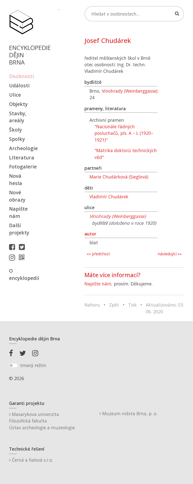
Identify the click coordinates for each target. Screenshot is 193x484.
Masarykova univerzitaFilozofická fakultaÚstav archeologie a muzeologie (42, 421)
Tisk (132, 305)
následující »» (170, 254)
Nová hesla (15, 179)
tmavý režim (33, 365)
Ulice (15, 94)
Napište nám (18, 212)
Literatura (21, 157)
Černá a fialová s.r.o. (32, 460)
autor (90, 234)
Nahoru (92, 305)
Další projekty (19, 229)
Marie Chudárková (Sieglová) (118, 177)
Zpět (114, 305)
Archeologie (21, 148)
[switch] (13, 365)
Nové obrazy (17, 196)
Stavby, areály (17, 117)
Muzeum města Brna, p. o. (129, 413)
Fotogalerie (21, 166)
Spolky (17, 139)
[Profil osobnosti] (23, 257)
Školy (15, 129)
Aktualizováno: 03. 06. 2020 (165, 308)
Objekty (18, 104)
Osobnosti (21, 76)
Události (19, 85)
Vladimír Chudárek (108, 197)
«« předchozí (98, 254)
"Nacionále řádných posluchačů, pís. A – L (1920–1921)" (123, 133)
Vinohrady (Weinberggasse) (130, 91)
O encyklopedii (21, 274)
